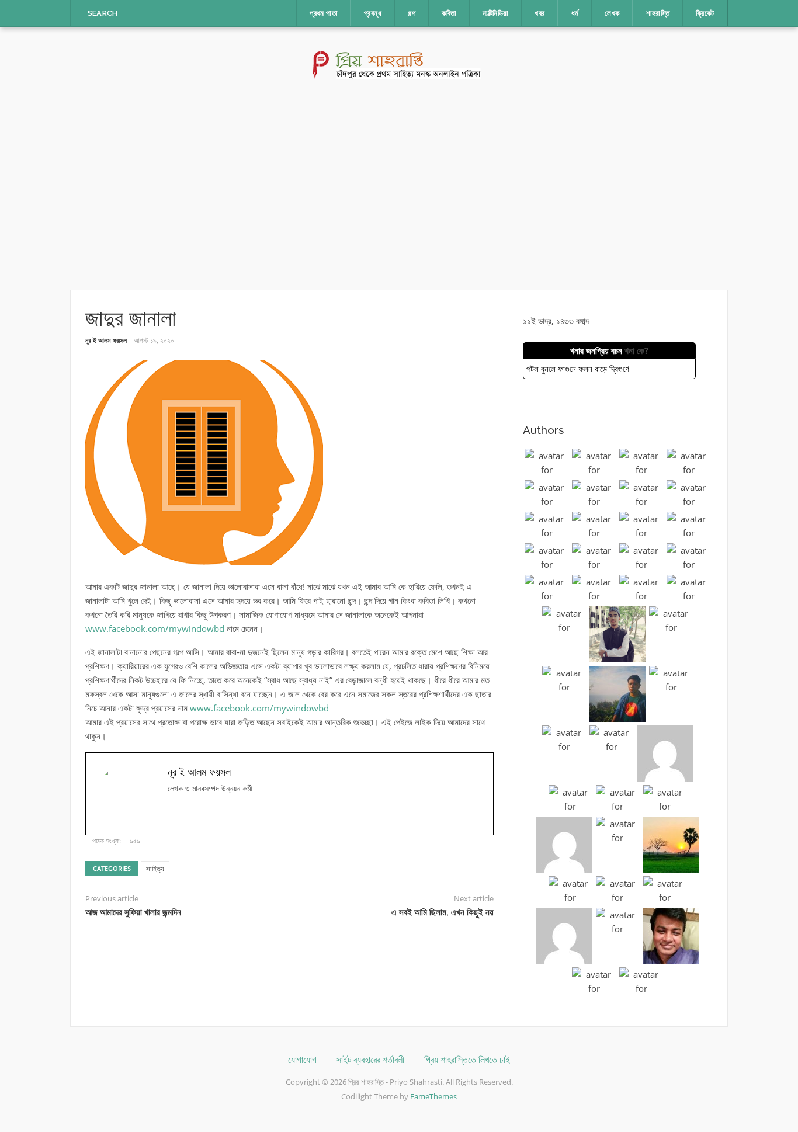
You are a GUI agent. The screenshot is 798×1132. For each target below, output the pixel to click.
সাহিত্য (155, 868)
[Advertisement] (399, 184)
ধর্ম (575, 13)
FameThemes (433, 1096)
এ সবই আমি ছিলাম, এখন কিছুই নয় (442, 912)
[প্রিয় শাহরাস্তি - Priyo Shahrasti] (399, 64)
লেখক (612, 13)
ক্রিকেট (705, 13)
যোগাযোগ (302, 1059)
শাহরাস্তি (658, 13)
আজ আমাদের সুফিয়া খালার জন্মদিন (133, 912)
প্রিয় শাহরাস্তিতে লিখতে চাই (467, 1059)
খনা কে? (636, 350)
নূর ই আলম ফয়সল (106, 340)
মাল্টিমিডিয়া (495, 13)
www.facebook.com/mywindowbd (154, 628)
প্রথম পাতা (324, 13)
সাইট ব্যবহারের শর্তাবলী (370, 1059)
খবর (539, 13)
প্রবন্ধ (372, 13)
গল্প (411, 13)
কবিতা (449, 13)
